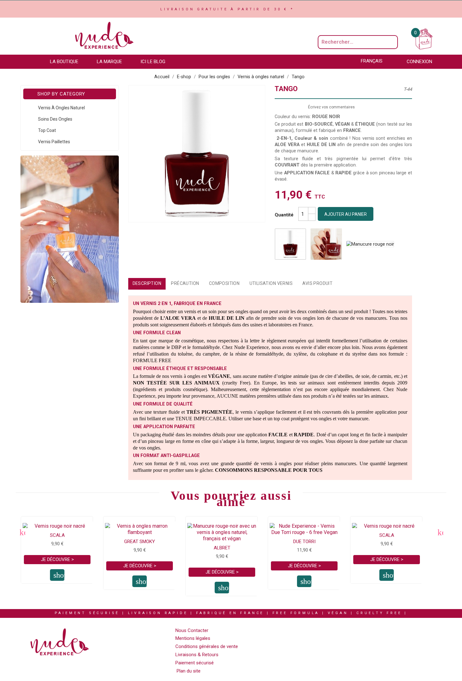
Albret (222, 548)
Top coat (47, 130)
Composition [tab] (224, 283)
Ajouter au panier (345, 214)
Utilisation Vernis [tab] (271, 283)
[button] (67, 62)
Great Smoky (139, 541)
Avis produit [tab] (317, 283)
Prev (22, 532)
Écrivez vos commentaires (331, 107)
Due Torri (304, 541)
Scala (57, 535)
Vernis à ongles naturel (61, 107)
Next (440, 532)
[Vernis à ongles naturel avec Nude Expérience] (69, 229)
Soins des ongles (55, 119)
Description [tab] (147, 283)
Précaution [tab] (185, 283)
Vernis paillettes (54, 141)
